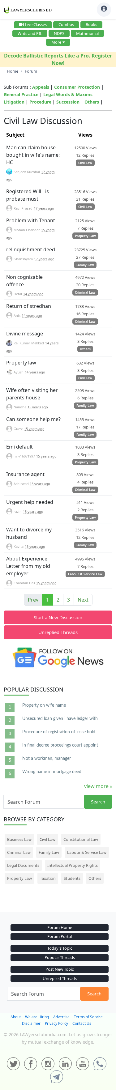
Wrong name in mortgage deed (51, 772)
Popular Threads (60, 957)
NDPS (59, 33)
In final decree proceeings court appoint (60, 745)
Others (91, 102)
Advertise (61, 1017)
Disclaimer (31, 1023)
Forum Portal (59, 936)
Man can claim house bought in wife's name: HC (33, 155)
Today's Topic (59, 948)
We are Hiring (37, 1017)
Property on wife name (44, 705)
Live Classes (36, 24)
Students (72, 878)
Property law (21, 362)
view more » (98, 786)
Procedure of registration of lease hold (58, 732)
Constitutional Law (80, 839)
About (16, 1017)
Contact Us (81, 1023)
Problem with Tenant (30, 220)
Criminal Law (85, 292)
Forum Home (59, 927)
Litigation (14, 102)
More (56, 42)
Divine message (24, 333)
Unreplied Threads (58, 632)
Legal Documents (23, 865)
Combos (66, 24)
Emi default (19, 446)
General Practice (21, 94)
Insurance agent (25, 474)
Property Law (85, 236)
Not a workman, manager (46, 758)
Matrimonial (87, 33)
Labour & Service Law (85, 574)
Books (91, 24)
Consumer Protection (77, 87)
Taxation (48, 878)
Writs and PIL (30, 33)
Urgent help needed (29, 502)
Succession (67, 102)
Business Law (19, 839)
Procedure (40, 102)
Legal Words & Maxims (67, 94)
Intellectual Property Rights (72, 865)
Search (98, 801)
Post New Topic (59, 969)
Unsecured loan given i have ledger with (60, 719)
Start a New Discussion (58, 617)
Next (83, 599)
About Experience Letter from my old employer (28, 566)
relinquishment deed (30, 249)
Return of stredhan (28, 306)
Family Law (85, 265)
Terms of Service (88, 1017)
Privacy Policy (56, 1023)
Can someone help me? (33, 419)
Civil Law (85, 163)
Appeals (40, 87)
